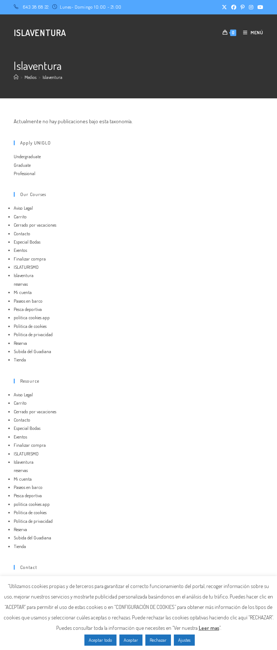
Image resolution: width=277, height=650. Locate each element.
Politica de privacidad (33, 334)
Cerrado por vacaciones (35, 225)
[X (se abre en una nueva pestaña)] (224, 7)
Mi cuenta (23, 292)
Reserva (20, 343)
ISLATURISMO (26, 267)
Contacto (22, 233)
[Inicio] (16, 77)
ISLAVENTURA (40, 32)
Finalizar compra (30, 259)
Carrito (20, 216)
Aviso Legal (23, 208)
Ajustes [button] (184, 640)
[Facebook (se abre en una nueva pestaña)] (233, 7)
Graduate (22, 165)
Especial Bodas (27, 242)
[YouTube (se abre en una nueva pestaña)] (259, 7)
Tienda (20, 359)
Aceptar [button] (131, 640)
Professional (24, 173)
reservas (21, 284)
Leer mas (209, 627)
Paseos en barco (28, 301)
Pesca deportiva (28, 309)
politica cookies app (32, 317)
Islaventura (52, 77)
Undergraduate (27, 156)
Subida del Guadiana (32, 351)
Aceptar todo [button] (100, 640)
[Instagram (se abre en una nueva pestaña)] (251, 7)
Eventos (20, 250)
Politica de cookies (30, 326)
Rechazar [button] (158, 640)
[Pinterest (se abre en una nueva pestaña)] (242, 7)
